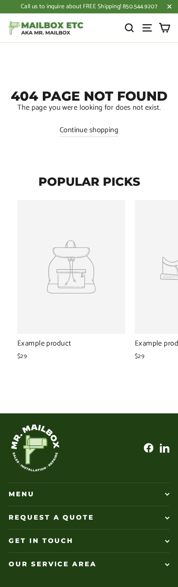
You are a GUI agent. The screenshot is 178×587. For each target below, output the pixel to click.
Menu (22, 494)
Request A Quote (51, 517)
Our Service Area (53, 564)
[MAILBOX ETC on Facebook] (148, 448)
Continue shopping (89, 130)
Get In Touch (41, 541)
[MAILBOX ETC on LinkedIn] (164, 448)
